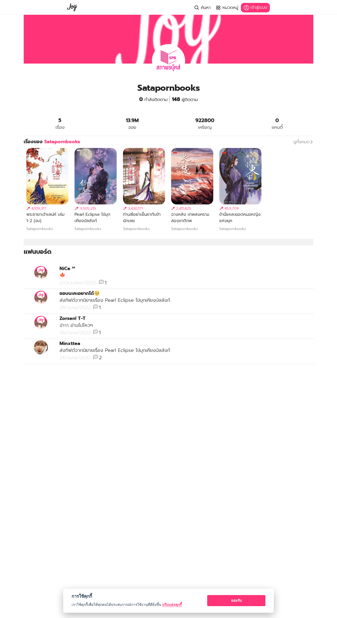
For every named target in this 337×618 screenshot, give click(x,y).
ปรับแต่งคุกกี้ (172, 604)
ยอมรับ (236, 600)
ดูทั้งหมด (301, 142)
